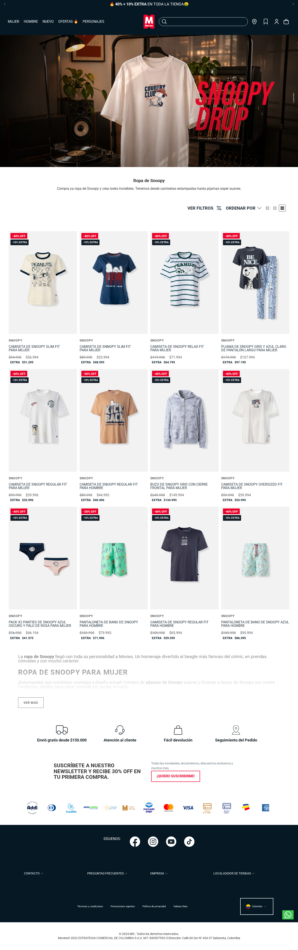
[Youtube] (171, 841)
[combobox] (198, 21)
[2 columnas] (267, 208)
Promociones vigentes (123, 906)
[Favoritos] (266, 21)
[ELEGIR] (61, 238)
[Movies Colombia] (149, 21)
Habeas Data (180, 906)
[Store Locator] (254, 21)
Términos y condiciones (90, 906)
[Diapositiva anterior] (15, 282)
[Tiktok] (189, 841)
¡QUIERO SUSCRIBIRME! (176, 776)
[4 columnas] (282, 208)
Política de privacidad (154, 906)
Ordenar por (240, 208)
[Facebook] (135, 841)
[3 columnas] (274, 208)
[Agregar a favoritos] (70, 237)
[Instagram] (153, 841)
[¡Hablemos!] (288, 914)
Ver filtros (200, 208)
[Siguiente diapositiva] (70, 282)
